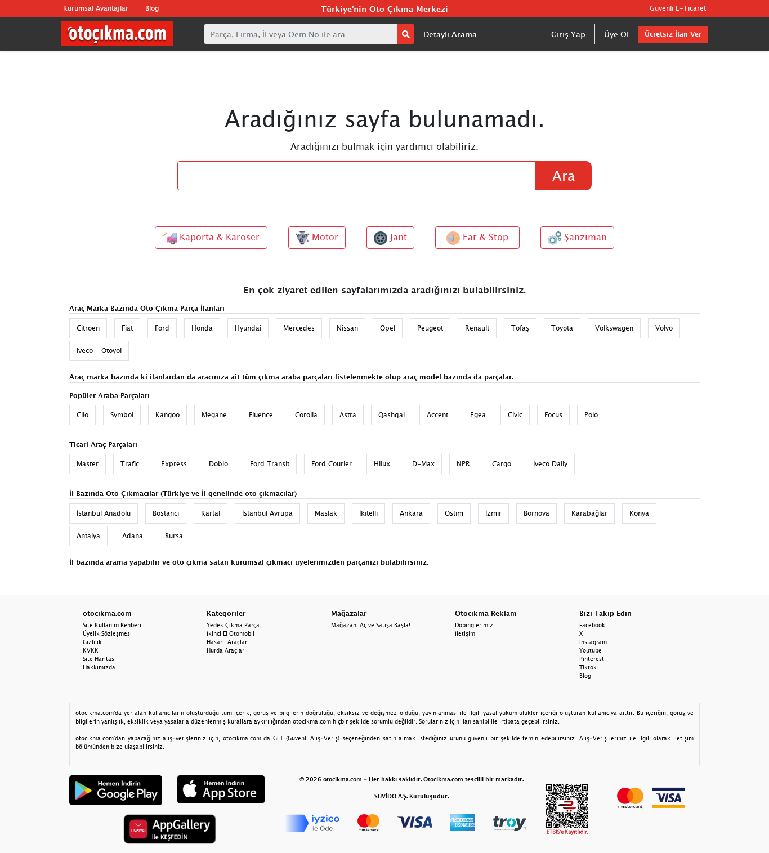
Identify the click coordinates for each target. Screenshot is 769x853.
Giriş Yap (568, 34)
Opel (387, 328)
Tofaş (520, 328)
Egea (478, 414)
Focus (553, 414)
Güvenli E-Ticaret (678, 8)
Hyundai (248, 328)
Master (88, 463)
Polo (591, 414)
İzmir (493, 513)
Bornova (536, 513)
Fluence (261, 414)
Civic (515, 414)
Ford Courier (331, 463)
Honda (202, 328)
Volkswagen (614, 328)
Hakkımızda (99, 667)
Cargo (501, 463)
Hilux (382, 463)
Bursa (174, 536)
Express (174, 463)
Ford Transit (269, 463)
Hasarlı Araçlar (227, 641)
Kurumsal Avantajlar (95, 8)
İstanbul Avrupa (267, 513)
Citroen (88, 328)
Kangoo (167, 414)
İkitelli (368, 513)
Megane (214, 414)
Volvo (664, 328)
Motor (323, 237)
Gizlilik (92, 641)
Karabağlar (589, 513)
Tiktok (588, 667)
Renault (477, 328)
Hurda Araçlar (225, 650)
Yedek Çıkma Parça (233, 625)
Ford (162, 328)
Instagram (593, 641)
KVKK (91, 650)
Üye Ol (616, 34)
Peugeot (430, 328)
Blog (152, 8)
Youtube (590, 650)
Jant (397, 237)
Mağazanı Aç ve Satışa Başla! (370, 625)
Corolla (306, 414)
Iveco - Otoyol (99, 350)
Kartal (210, 513)
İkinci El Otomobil (230, 633)
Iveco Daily (550, 463)
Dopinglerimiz (474, 625)
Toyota (562, 328)
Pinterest (591, 658)
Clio (82, 414)
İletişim (465, 633)
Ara (563, 176)
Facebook (592, 625)
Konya (639, 513)
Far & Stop (484, 237)
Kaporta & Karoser (218, 237)
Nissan (347, 328)
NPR (463, 463)
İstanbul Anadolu (104, 513)
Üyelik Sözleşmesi (107, 633)
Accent (437, 414)
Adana (132, 536)
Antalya (88, 536)
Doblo (218, 463)
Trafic (129, 463)
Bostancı (166, 513)
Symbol (121, 414)
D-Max (423, 463)
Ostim (454, 513)
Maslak (326, 513)
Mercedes (299, 328)
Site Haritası (99, 658)
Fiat (127, 328)
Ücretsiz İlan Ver (673, 34)
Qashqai (391, 414)
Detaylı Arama (450, 34)
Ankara (411, 513)
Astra (347, 414)
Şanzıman (584, 237)
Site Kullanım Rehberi (112, 625)
